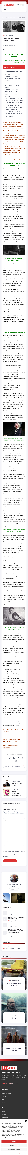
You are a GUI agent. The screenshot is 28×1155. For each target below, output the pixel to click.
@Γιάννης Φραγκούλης (14, 884)
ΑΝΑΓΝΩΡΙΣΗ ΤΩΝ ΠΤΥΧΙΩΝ (17, 784)
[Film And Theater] (9, 4)
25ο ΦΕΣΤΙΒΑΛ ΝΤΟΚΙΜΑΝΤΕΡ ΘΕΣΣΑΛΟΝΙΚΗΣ (16, 793)
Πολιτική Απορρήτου (18, 1153)
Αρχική (3, 17)
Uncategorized (8, 946)
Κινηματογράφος (10, 17)
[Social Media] (17, 1083)
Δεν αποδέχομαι (14, 1145)
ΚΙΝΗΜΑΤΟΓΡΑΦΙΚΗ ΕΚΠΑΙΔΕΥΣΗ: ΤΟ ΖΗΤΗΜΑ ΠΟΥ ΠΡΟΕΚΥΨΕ (15, 107)
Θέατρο (6, 948)
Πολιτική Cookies (8, 1153)
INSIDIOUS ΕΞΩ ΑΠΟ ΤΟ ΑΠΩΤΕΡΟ (14, 1050)
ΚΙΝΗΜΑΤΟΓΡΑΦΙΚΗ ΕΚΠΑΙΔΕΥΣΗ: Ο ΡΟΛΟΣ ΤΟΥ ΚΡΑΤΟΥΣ (13, 85)
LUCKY (10, 924)
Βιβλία (16, 946)
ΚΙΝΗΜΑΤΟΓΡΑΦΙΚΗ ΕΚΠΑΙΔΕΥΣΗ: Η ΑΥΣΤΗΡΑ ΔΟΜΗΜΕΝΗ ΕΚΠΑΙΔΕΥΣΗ (14, 101)
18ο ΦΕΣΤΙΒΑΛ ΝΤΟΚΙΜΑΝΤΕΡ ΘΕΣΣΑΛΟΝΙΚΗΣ (16, 918)
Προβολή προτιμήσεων (14, 1149)
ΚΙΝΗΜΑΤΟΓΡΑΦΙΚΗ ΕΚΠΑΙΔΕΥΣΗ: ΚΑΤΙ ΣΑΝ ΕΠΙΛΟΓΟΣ (14, 114)
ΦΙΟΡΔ (10, 912)
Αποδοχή (14, 1141)
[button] (26, 1120)
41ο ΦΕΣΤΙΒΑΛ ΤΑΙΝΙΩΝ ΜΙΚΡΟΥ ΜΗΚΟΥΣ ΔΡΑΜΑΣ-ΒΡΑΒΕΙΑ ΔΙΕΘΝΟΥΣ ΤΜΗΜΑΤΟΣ (15, 932)
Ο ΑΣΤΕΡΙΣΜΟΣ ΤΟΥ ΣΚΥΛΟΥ (14, 984)
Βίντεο (22, 946)
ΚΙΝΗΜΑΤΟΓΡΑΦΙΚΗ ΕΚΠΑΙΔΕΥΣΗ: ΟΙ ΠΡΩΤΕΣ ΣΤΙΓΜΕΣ (12, 79)
